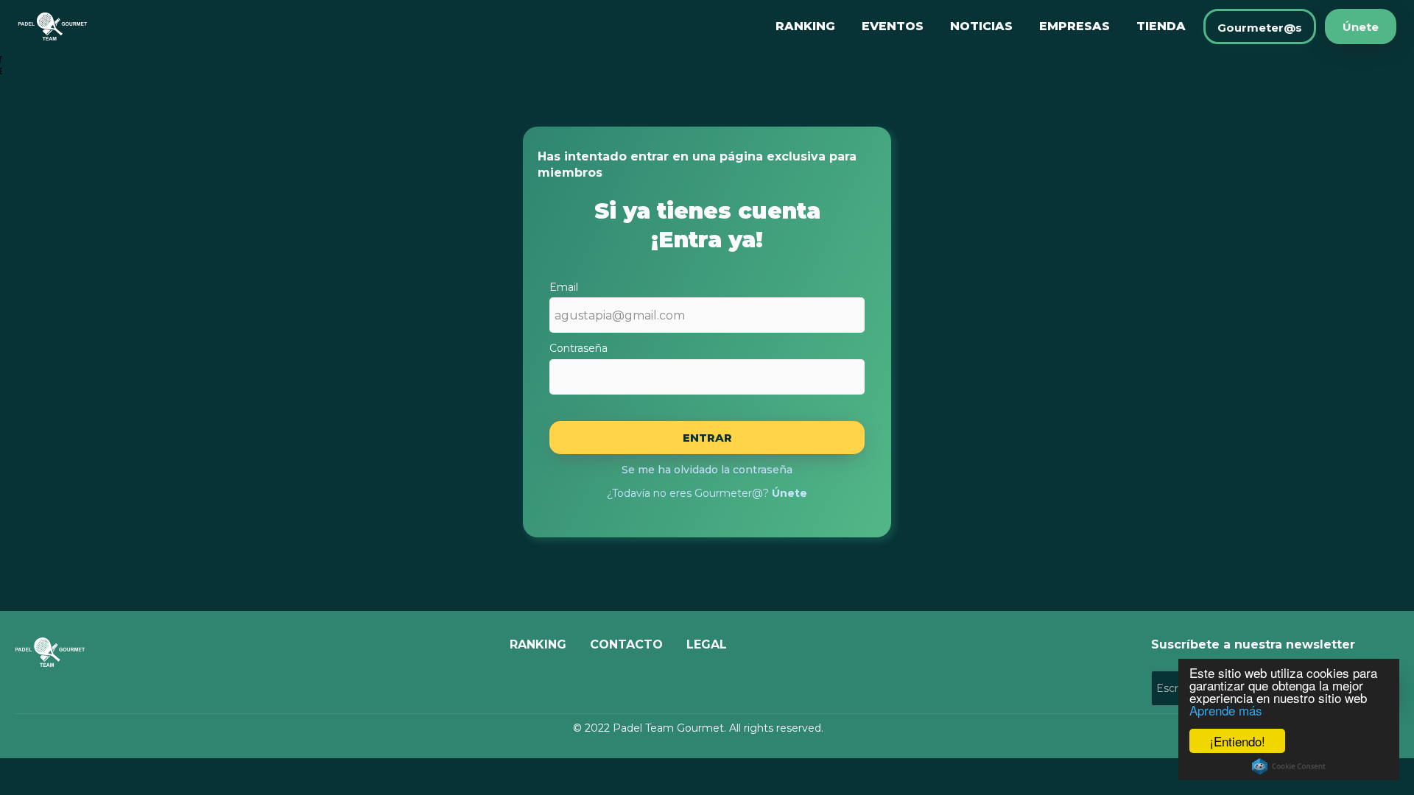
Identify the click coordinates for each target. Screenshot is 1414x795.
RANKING (805, 26)
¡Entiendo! (1237, 741)
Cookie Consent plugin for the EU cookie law (1289, 766)
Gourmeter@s (1259, 28)
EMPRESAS (1074, 26)
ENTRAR (707, 438)
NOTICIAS (981, 26)
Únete (1361, 27)
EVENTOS (893, 26)
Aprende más (1225, 710)
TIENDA (1161, 26)
